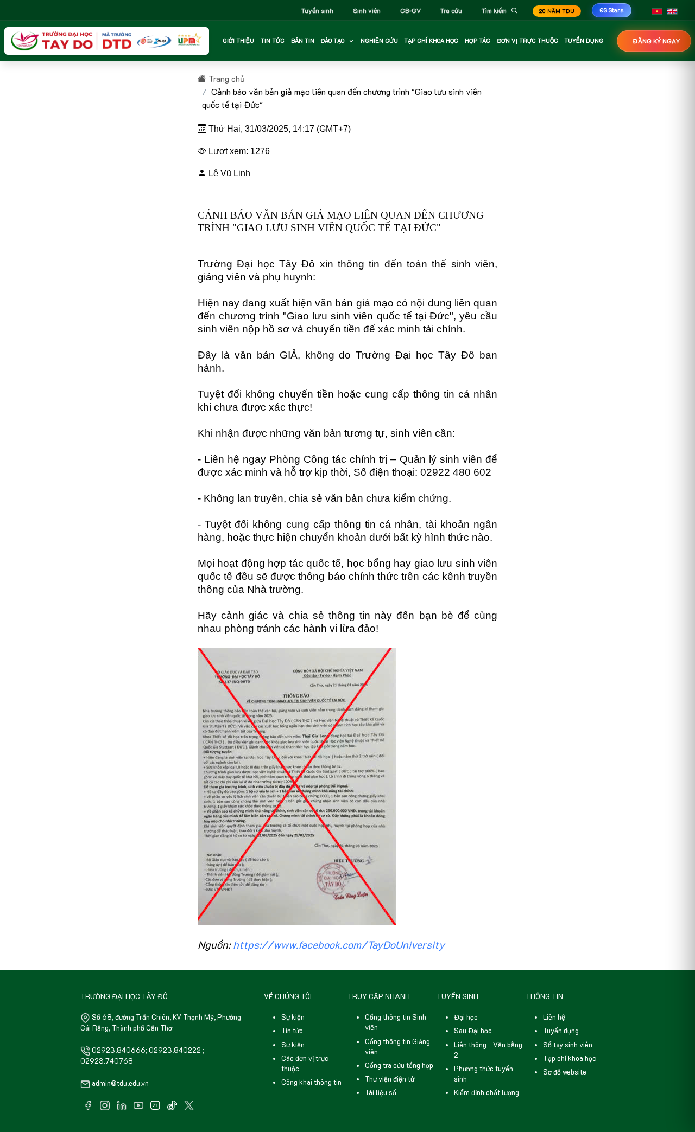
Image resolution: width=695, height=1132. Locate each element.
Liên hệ (554, 1017)
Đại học (466, 1017)
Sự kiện (293, 1017)
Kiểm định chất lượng (486, 1092)
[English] (672, 10)
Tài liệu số (380, 1092)
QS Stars (611, 10)
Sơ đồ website (564, 1071)
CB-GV (410, 10)
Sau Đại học (473, 1030)
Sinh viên (367, 10)
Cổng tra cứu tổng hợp (399, 1065)
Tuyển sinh (317, 10)
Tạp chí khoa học (569, 1058)
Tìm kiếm (494, 10)
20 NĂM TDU (556, 11)
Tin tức (292, 1030)
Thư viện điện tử (389, 1079)
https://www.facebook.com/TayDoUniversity (339, 944)
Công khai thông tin (311, 1082)
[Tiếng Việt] (657, 10)
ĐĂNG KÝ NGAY (656, 41)
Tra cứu (451, 10)
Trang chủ (225, 78)
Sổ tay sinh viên (567, 1044)
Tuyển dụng (561, 1030)
